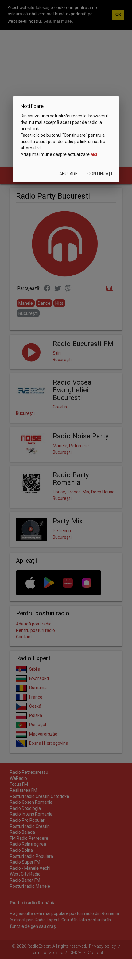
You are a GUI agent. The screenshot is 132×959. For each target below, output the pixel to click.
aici (94, 154)
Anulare (68, 173)
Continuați (99, 173)
